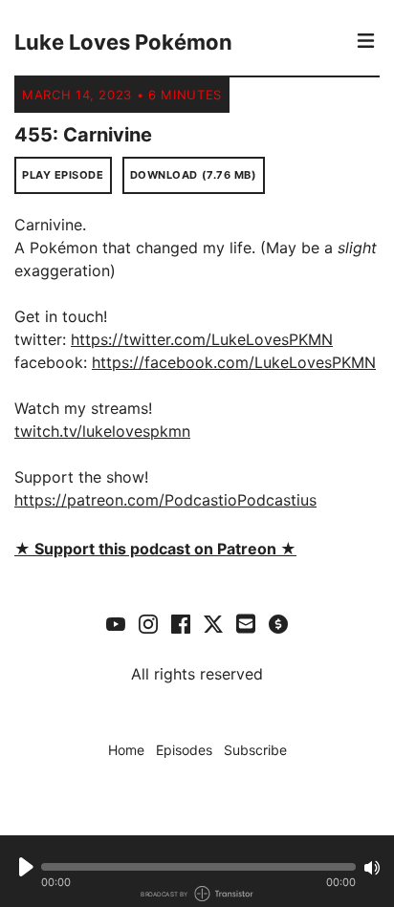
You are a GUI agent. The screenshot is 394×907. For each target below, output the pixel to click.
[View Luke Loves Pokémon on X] (213, 623)
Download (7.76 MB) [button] (193, 175)
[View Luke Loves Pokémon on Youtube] (115, 623)
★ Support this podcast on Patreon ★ (155, 548)
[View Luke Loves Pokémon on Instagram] (148, 623)
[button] (198, 867)
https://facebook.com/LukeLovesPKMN (234, 362)
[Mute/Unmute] (372, 867)
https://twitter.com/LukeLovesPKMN (202, 339)
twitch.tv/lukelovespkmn (102, 431)
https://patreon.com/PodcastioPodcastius (165, 499)
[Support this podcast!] (278, 623)
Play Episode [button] (63, 175)
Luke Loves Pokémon (123, 42)
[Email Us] (245, 622)
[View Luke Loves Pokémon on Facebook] (180, 623)
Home (126, 750)
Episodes (184, 750)
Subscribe (255, 750)
